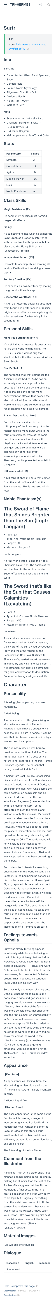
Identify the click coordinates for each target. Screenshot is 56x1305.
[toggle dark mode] (40, 4)
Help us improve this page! (21, 1286)
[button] (5, 5)
